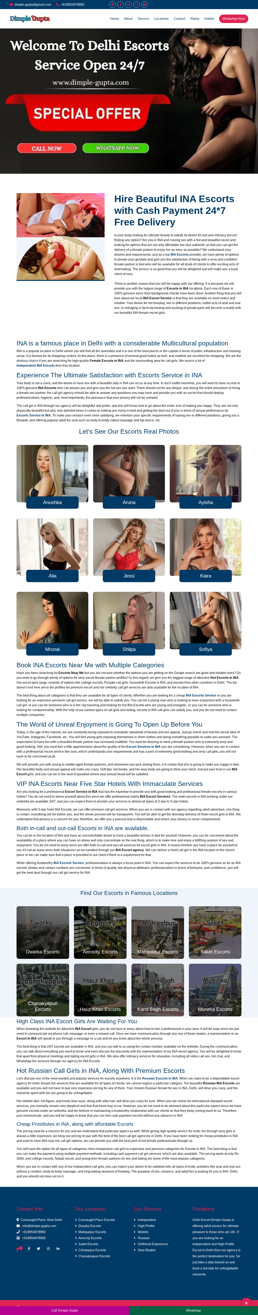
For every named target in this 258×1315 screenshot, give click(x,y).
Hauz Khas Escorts (100, 1009)
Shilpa (129, 649)
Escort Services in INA (143, 746)
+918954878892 (72, 4)
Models (142, 1232)
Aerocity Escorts (100, 951)
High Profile (146, 1226)
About (128, 19)
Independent (146, 1220)
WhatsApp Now (234, 18)
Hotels (209, 19)
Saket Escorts (215, 951)
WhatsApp (193, 1310)
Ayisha (206, 502)
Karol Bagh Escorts (157, 1009)
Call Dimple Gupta (64, 1310)
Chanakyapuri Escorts (42, 1006)
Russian (143, 1238)
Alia (52, 576)
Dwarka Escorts (43, 951)
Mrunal (52, 649)
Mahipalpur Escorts (157, 951)
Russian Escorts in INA (160, 1078)
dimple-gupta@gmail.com (33, 4)
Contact (179, 19)
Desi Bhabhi (146, 1250)
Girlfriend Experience (152, 1244)
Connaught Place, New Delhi (41, 1220)
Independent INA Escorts (36, 365)
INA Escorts (180, 254)
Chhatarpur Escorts (92, 1250)
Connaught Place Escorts (96, 1220)
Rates (194, 19)
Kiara (205, 576)
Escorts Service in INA (34, 415)
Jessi (129, 576)
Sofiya (205, 649)
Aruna (129, 502)
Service (143, 19)
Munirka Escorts (215, 1009)
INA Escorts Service (201, 695)
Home (114, 19)
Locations (161, 19)
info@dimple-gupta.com (38, 1226)
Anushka (52, 502)
